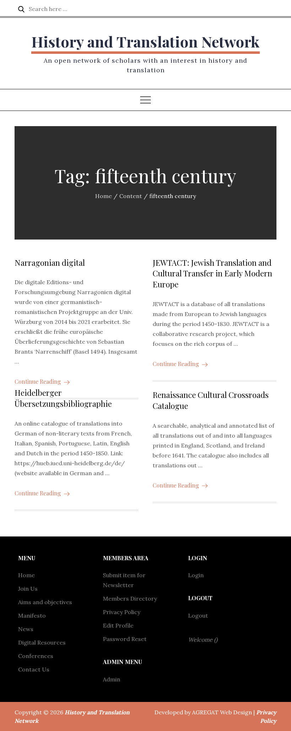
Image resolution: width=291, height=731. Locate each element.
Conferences (35, 655)
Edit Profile (118, 625)
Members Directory (130, 598)
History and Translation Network (145, 41)
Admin (111, 679)
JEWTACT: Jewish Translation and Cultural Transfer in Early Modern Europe (212, 273)
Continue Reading (38, 381)
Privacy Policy (121, 611)
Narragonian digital (50, 262)
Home (26, 575)
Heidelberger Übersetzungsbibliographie (63, 398)
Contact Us (33, 669)
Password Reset (125, 638)
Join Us (28, 588)
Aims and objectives (45, 602)
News (25, 628)
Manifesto (32, 615)
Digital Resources (42, 642)
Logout (198, 615)
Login (196, 575)
